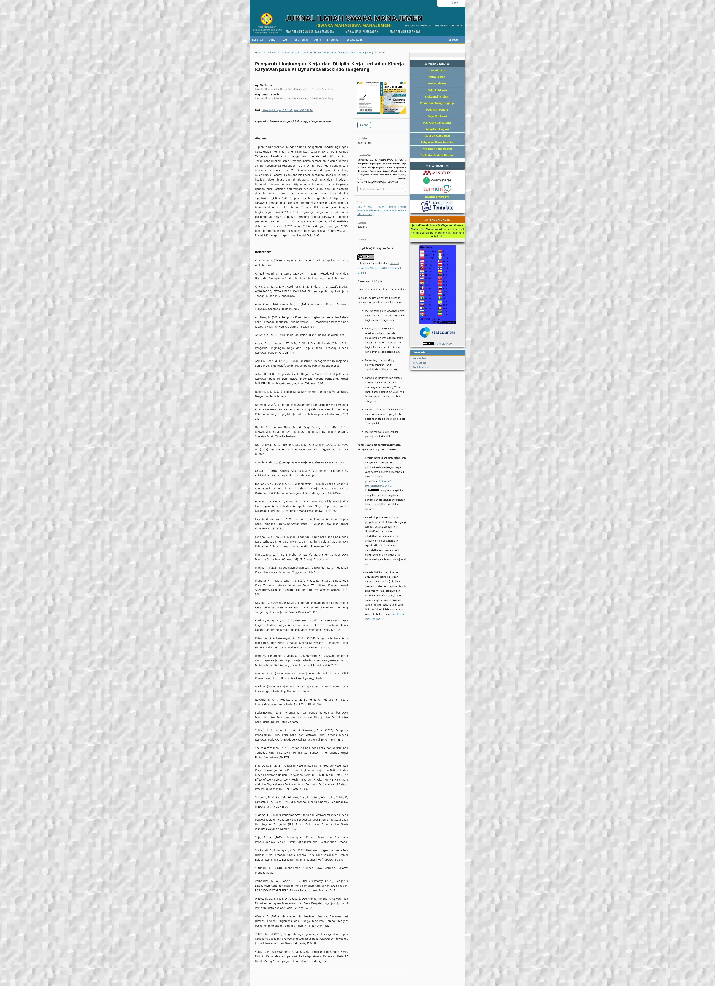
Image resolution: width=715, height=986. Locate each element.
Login (285, 39)
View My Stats (443, 344)
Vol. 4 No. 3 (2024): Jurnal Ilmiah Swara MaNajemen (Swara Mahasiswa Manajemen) (327, 52)
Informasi (333, 39)
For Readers (419, 358)
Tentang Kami (354, 39)
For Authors (419, 362)
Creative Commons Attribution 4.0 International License (379, 268)
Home (258, 52)
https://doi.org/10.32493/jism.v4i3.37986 (287, 110)
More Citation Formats (372, 189)
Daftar (273, 39)
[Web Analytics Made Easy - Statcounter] (428, 344)
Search (455, 39)
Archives (271, 52)
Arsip (317, 39)
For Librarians (420, 367)
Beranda (257, 39)
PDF (365, 125)
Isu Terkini (302, 39)
